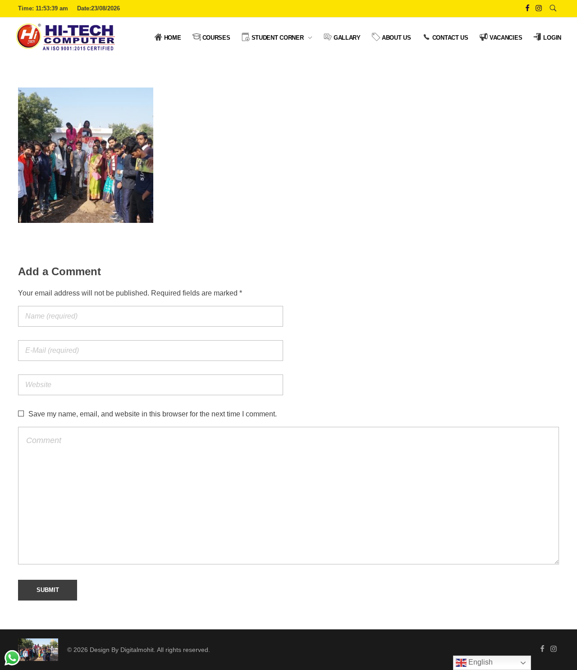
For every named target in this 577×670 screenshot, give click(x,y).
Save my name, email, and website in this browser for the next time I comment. (152, 414)
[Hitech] (38, 649)
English (480, 662)
